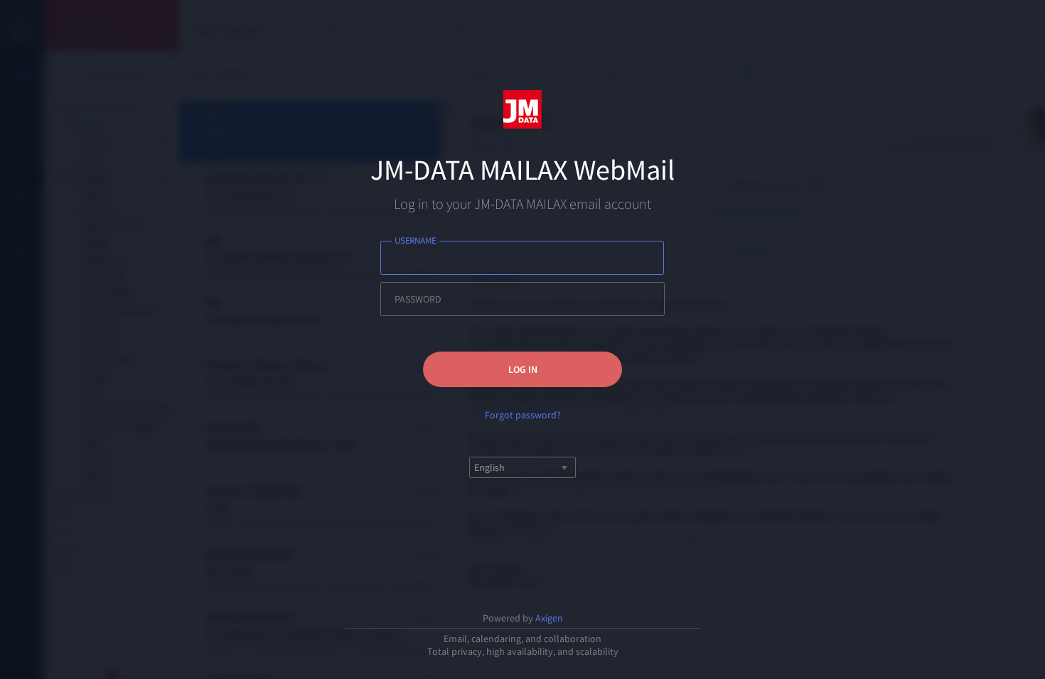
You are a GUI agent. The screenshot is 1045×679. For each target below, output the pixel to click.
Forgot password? (523, 414)
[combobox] (475, 467)
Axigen (549, 618)
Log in (522, 369)
